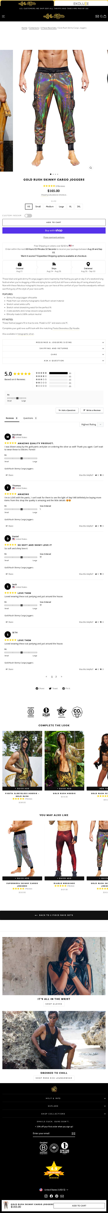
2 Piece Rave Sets (49, 28)
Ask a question (54, 361)
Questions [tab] (28, 418)
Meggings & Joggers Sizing (54, 342)
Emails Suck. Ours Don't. (53, 1122)
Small (38, 206)
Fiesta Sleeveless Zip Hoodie (66, 328)
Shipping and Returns (54, 348)
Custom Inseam (12, 216)
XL (70, 206)
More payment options (53, 237)
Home (24, 28)
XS (28, 206)
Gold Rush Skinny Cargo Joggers (18, 468)
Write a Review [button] (93, 410)
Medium (50, 206)
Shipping (44, 195)
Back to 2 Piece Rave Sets (56, 915)
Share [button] (10, 475)
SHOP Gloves (54, 1004)
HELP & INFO (53, 1098)
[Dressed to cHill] (54, 1040)
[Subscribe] (73, 1133)
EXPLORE (53, 1106)
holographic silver (26, 334)
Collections (34, 28)
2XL (79, 206)
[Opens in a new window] (46, 1196)
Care (54, 354)
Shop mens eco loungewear (54, 1078)
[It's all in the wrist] (54, 966)
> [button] (61, 676)
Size (54, 201)
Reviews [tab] (10, 418)
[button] (97, 475)
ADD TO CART (79, 1205)
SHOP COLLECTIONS (53, 1114)
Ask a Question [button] (68, 410)
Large (61, 206)
